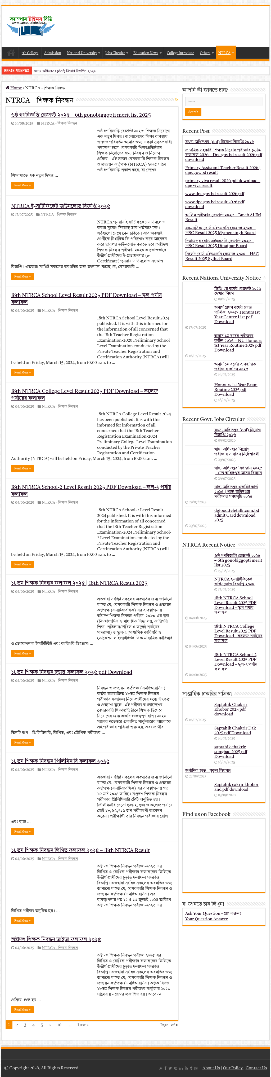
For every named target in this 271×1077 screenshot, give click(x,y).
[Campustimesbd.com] (31, 26)
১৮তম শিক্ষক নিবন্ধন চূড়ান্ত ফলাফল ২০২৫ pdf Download (71, 672)
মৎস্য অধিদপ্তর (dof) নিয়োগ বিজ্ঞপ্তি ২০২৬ (65, 71)
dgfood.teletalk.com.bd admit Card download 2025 (236, 515)
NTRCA (224, 53)
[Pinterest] (176, 1068)
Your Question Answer (206, 919)
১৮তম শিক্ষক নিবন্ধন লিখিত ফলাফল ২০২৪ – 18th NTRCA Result (80, 850)
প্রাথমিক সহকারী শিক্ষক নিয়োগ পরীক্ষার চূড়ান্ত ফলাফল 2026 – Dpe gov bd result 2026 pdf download (223, 155)
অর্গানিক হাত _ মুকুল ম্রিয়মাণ (208, 771)
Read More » (22, 185)
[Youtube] (186, 1068)
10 (59, 1025)
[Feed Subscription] (176, 100)
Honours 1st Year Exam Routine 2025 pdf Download (236, 390)
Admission (52, 53)
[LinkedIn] (181, 1068)
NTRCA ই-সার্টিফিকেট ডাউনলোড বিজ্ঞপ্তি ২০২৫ (60, 206)
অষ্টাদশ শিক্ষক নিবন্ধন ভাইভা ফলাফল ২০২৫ (56, 939)
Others (205, 53)
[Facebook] (165, 1068)
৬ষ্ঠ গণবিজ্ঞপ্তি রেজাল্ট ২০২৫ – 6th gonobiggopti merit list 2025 (81, 115)
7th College (29, 53)
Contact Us (256, 1068)
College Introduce (180, 53)
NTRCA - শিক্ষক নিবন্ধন (59, 123)
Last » (83, 1025)
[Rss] (161, 1068)
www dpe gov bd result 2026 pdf (214, 194)
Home (11, 52)
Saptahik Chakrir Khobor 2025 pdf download (230, 709)
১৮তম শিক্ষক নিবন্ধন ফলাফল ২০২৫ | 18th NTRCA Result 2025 (79, 583)
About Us (211, 1068)
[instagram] (196, 1068)
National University (82, 53)
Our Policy (233, 1068)
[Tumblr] (191, 1068)
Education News (145, 53)
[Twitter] (170, 1068)
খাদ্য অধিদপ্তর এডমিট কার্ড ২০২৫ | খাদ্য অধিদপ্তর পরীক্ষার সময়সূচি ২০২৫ (236, 492)
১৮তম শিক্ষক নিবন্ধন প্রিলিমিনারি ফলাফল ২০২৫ (60, 761)
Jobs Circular (115, 53)
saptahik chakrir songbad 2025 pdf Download (230, 752)
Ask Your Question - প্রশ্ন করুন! (213, 914)
